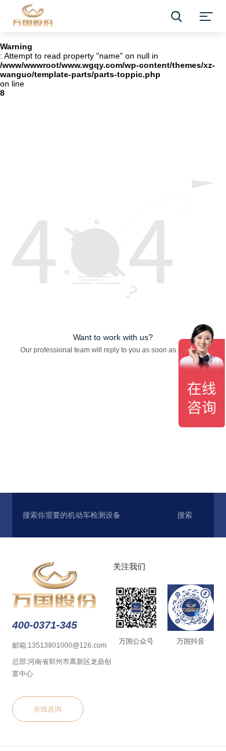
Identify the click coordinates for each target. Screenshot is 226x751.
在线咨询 (47, 709)
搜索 (184, 515)
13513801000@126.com (67, 645)
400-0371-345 (44, 625)
